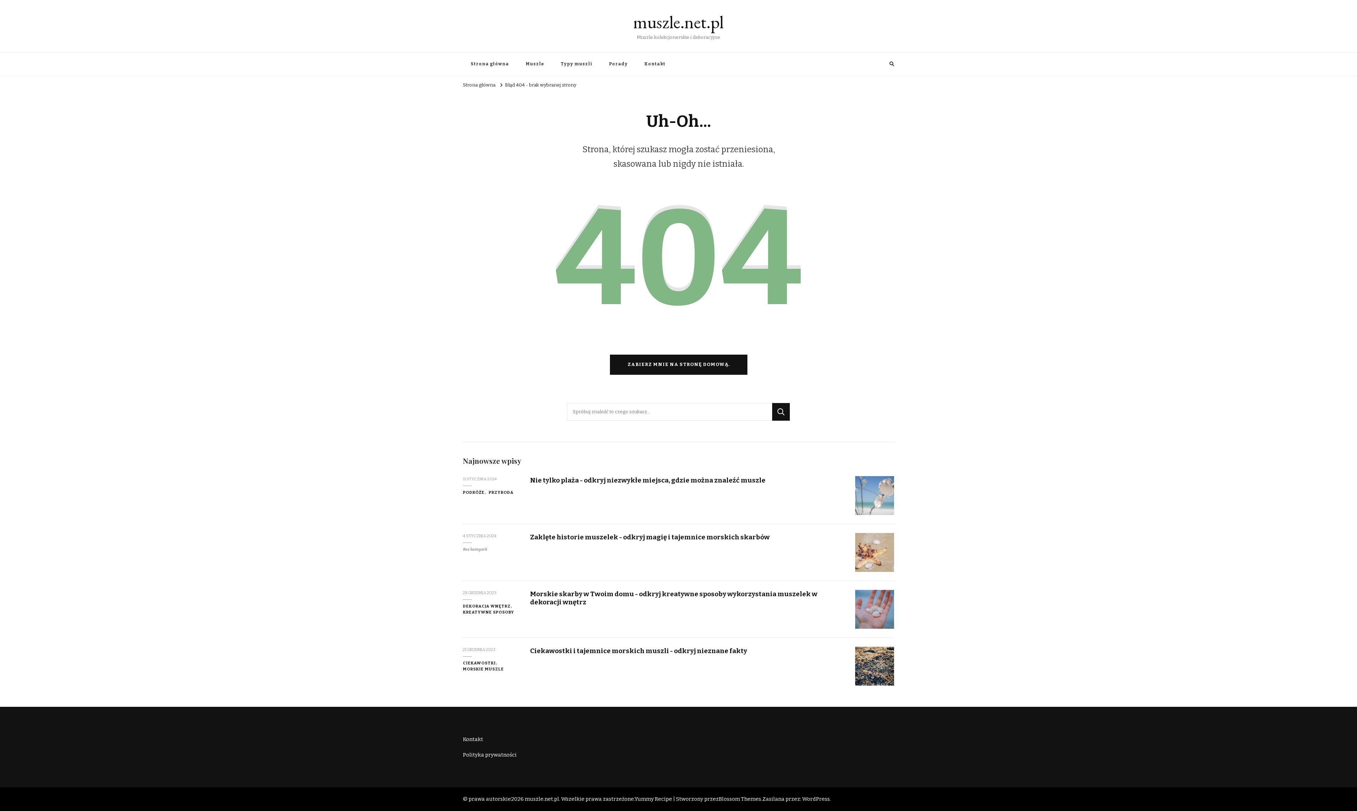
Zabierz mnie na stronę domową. (679, 364)
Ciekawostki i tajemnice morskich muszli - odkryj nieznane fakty (638, 651)
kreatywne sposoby (488, 612)
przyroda (501, 492)
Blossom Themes (740, 799)
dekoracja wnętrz (487, 606)
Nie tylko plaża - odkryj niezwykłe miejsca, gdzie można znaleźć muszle (647, 480)
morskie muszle (483, 669)
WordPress (816, 799)
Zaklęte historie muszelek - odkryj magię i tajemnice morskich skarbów (650, 537)
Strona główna (490, 63)
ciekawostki (479, 663)
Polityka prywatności (490, 755)
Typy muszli (576, 63)
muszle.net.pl (678, 22)
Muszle (534, 63)
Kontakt (654, 63)
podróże (473, 492)
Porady (618, 63)
